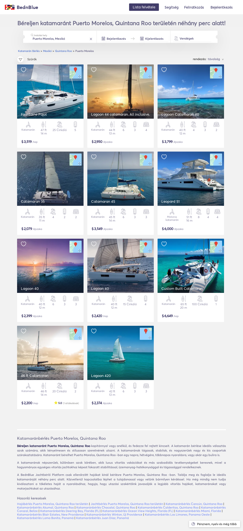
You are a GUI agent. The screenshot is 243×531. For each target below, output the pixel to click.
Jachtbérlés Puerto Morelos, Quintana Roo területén (127, 504)
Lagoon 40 (30, 288)
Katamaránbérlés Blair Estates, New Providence (50, 514)
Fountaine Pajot (34, 114)
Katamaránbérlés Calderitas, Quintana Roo (168, 507)
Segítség (171, 7)
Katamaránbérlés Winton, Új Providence (114, 514)
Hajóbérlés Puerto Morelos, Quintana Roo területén (52, 504)
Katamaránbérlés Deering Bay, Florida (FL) (70, 511)
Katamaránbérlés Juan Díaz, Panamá (102, 518)
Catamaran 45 (103, 201)
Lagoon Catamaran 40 (180, 114)
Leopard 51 (170, 201)
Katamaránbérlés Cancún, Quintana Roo (194, 504)
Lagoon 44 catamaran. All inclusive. (120, 114)
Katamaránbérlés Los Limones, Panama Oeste (177, 514)
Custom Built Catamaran (182, 288)
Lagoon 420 (101, 375)
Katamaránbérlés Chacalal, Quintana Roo (105, 507)
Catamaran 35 (33, 201)
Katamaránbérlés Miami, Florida (198, 511)
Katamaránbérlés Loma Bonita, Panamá (45, 518)
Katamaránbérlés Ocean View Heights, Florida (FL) (137, 511)
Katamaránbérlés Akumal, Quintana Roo (45, 507)
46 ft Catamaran (34, 375)
